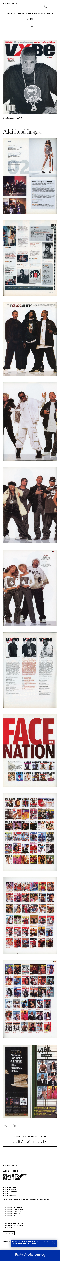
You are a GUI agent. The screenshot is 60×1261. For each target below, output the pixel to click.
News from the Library (13, 1225)
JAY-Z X (6, 1193)
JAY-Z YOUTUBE (9, 1195)
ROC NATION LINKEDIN (12, 1207)
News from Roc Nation (13, 1223)
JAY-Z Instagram (10, 1189)
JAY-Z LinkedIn (10, 1187)
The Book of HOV (10, 4)
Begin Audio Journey (30, 1255)
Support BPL (8, 1227)
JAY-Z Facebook (10, 1191)
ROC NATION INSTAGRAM (13, 1209)
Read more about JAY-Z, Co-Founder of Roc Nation (26, 1199)
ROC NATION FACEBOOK (12, 1213)
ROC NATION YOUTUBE (12, 1211)
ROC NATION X (9, 1215)
